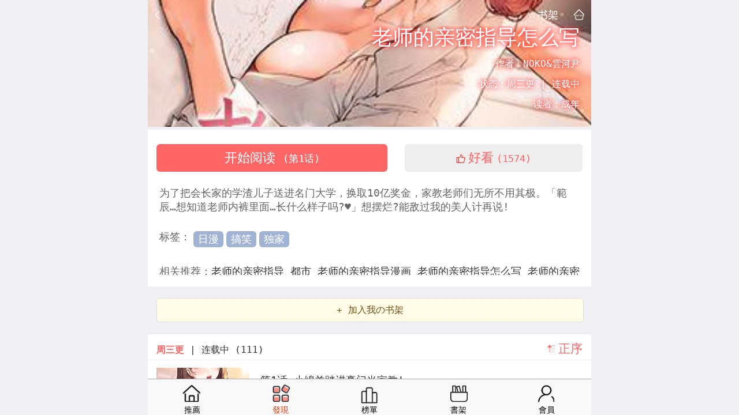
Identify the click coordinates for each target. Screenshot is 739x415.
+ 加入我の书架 (370, 309)
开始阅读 (272, 157)
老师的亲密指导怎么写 (472, 271)
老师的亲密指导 (250, 271)
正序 (570, 348)
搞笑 (241, 239)
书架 (548, 14)
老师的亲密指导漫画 (367, 271)
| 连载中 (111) (210, 349)
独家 (274, 239)
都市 (304, 271)
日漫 (208, 239)
